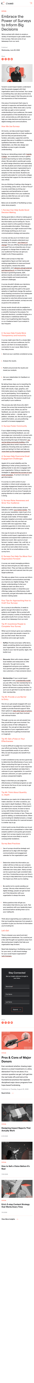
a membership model (23, 680)
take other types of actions (22, 711)
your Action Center (20, 510)
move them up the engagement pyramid (16, 451)
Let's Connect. (7, 956)
